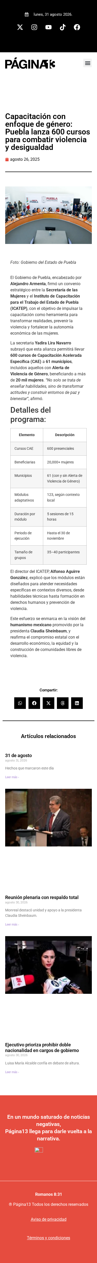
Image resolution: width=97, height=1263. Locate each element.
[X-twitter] (20, 27)
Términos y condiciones (48, 1237)
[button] (87, 63)
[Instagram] (34, 27)
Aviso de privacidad (48, 1219)
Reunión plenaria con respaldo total (42, 897)
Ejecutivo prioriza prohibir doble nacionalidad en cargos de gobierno (42, 1047)
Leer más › (12, 777)
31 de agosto (18, 755)
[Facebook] (77, 27)
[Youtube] (48, 27)
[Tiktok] (62, 27)
